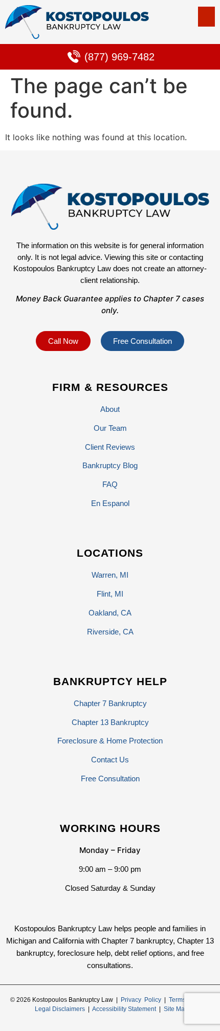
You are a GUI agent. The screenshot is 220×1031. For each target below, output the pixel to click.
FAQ (110, 484)
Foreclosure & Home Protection (110, 740)
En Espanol (110, 503)
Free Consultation (110, 778)
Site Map (176, 1009)
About (110, 409)
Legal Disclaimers (60, 1009)
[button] (206, 17)
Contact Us (110, 759)
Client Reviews (110, 447)
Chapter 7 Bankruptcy (110, 703)
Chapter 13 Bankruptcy (110, 722)
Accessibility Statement (124, 1009)
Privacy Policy (141, 999)
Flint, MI (110, 593)
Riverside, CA (110, 631)
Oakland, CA (110, 612)
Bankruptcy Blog (110, 465)
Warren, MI (110, 575)
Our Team (110, 428)
